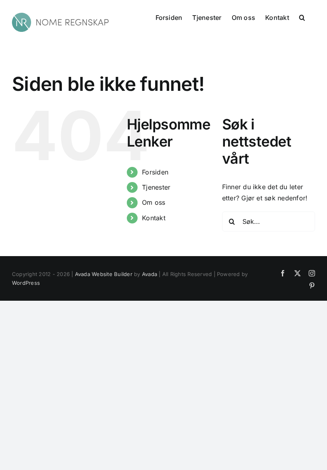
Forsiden (155, 172)
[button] (302, 16)
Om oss (153, 202)
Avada (149, 274)
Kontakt (153, 218)
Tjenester (156, 187)
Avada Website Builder (103, 274)
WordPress (26, 283)
